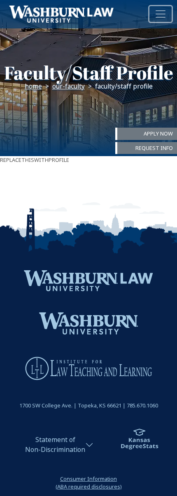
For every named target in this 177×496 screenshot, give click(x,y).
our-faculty (68, 86)
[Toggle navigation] (160, 14)
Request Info (154, 148)
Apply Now (158, 134)
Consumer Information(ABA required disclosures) (89, 483)
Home (33, 86)
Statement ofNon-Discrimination (55, 444)
